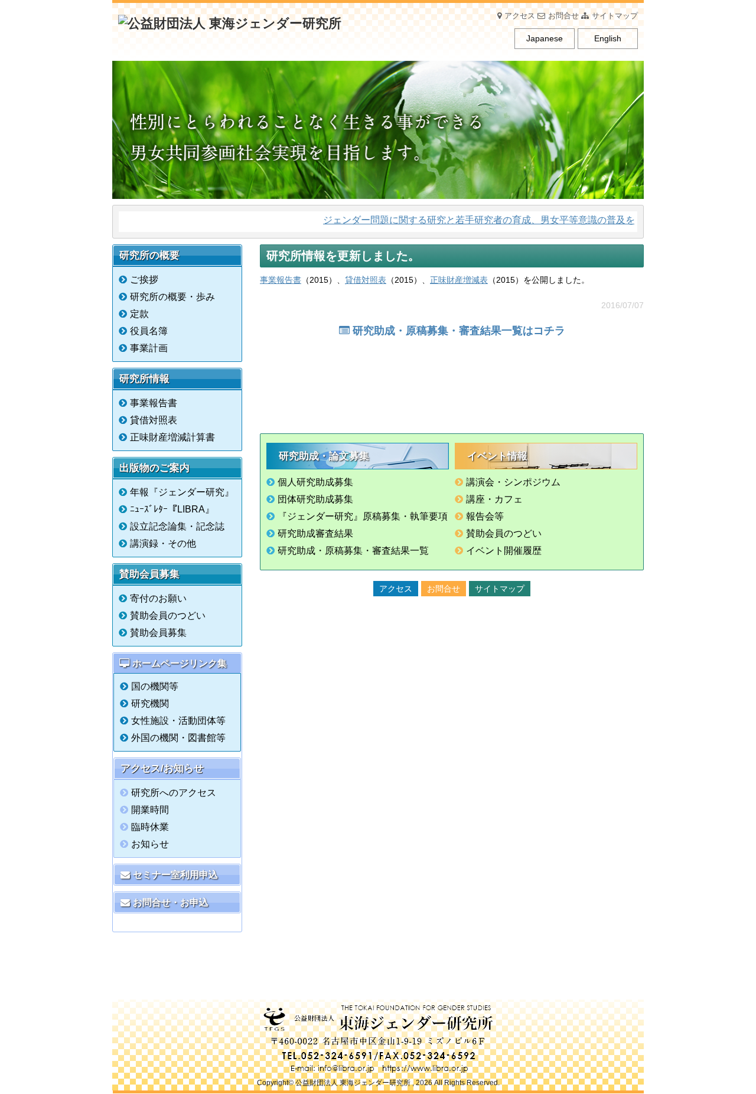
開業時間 (150, 810)
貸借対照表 (365, 280)
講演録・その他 (163, 543)
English (607, 38)
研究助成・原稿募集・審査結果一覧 (353, 551)
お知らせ (150, 844)
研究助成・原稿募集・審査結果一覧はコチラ (459, 331)
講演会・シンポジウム (513, 482)
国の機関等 (154, 686)
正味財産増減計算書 (172, 437)
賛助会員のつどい (504, 533)
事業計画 (149, 348)
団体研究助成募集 (315, 499)
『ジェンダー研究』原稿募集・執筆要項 (363, 516)
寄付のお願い (158, 598)
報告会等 (485, 516)
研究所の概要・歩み (172, 297)
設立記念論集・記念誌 (177, 526)
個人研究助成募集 (315, 482)
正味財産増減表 (459, 280)
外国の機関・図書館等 (178, 738)
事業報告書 (280, 280)
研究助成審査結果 (315, 533)
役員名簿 (149, 331)
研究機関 (150, 703)
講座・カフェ (494, 499)
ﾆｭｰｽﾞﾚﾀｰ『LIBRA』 (172, 509)
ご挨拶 (144, 280)
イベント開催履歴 (504, 551)
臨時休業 (150, 827)
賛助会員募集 (158, 633)
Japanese (544, 38)
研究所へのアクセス (173, 793)
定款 (139, 314)
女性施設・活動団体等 (178, 721)
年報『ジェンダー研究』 (182, 492)
